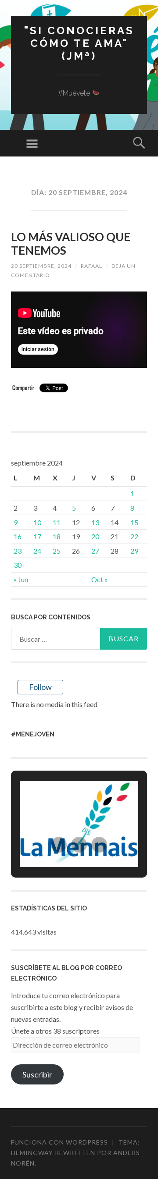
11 (57, 522)
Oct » (99, 579)
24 (37, 551)
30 (18, 565)
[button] (59, 845)
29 (134, 551)
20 (95, 536)
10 (37, 522)
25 (57, 551)
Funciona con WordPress (59, 1142)
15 (134, 522)
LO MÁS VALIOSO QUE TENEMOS (70, 243)
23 (18, 551)
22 (134, 536)
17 (37, 536)
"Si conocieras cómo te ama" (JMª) (79, 43)
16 (18, 536)
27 (95, 551)
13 (95, 522)
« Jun (21, 579)
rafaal (91, 266)
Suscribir (37, 1074)
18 (57, 536)
